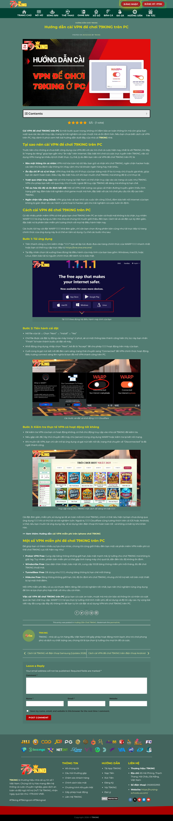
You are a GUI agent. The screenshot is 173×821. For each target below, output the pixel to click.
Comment (31, 675)
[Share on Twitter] (81, 613)
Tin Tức (150, 15)
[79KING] (21, 4)
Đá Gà (120, 15)
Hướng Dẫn (135, 15)
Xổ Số (96, 15)
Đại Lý (107, 792)
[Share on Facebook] (77, 613)
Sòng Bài (52, 15)
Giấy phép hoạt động (76, 792)
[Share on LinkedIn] (96, 613)
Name (29, 698)
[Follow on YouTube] (148, 800)
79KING (97, 35)
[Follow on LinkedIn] (144, 800)
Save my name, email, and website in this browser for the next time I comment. (70, 711)
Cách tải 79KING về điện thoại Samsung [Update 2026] (56, 653)
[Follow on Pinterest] (139, 800)
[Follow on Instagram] (130, 800)
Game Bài (83, 15)
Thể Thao (68, 15)
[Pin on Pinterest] (91, 613)
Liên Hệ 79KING (73, 797)
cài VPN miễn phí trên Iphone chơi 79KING (76, 533)
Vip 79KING (110, 787)
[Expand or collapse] (146, 113)
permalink (115, 622)
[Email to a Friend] (86, 613)
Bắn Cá (108, 15)
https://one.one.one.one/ (79, 247)
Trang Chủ (24, 15)
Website (113, 698)
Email (71, 698)
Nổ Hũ (39, 15)
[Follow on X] (135, 800)
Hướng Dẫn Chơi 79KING (86, 23)
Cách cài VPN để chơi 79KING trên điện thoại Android (117, 653)
